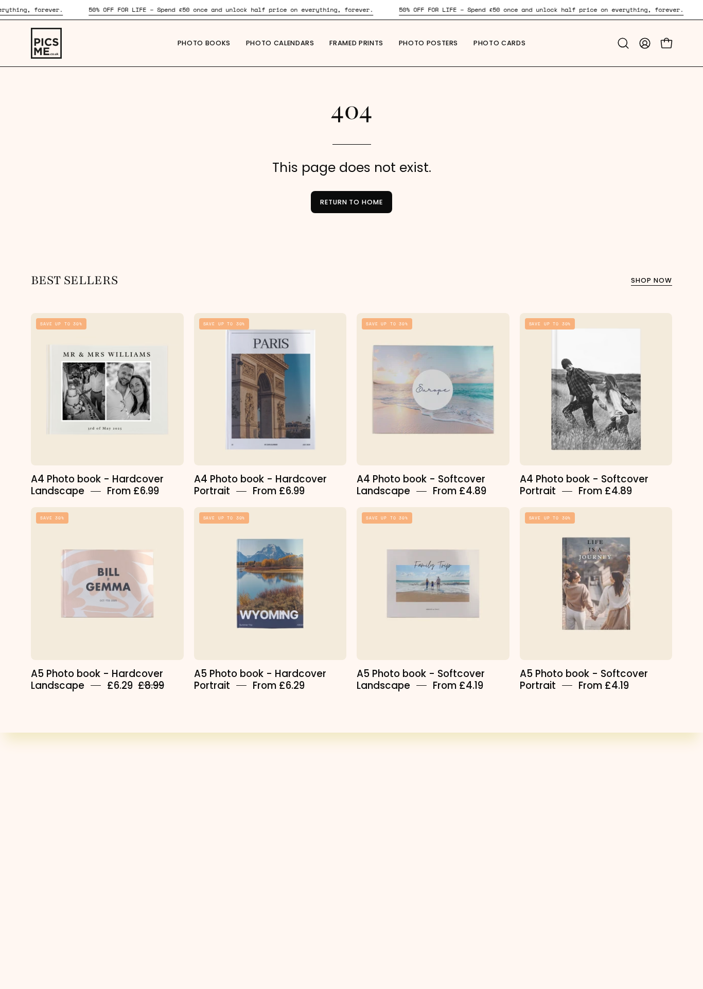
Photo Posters (226, 830)
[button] (499, 43)
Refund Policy (390, 883)
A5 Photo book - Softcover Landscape (421, 679)
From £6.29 (279, 685)
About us (380, 794)
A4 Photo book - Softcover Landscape (421, 485)
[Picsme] (46, 43)
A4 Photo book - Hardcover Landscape (97, 485)
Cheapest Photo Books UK (86, 830)
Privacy (377, 830)
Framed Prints (226, 812)
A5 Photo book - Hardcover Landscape (97, 679)
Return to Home (351, 202)
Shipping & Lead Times (411, 866)
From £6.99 (133, 491)
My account (387, 776)
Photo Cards (224, 848)
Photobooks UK (63, 794)
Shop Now (651, 280)
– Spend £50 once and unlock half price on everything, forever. (231, 9)
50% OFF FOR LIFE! (66, 776)
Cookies (379, 848)
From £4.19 (458, 685)
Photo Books (223, 776)
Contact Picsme (396, 901)
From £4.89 (459, 491)
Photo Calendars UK (74, 812)
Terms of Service (398, 812)
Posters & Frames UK (75, 848)
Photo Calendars (233, 794)
